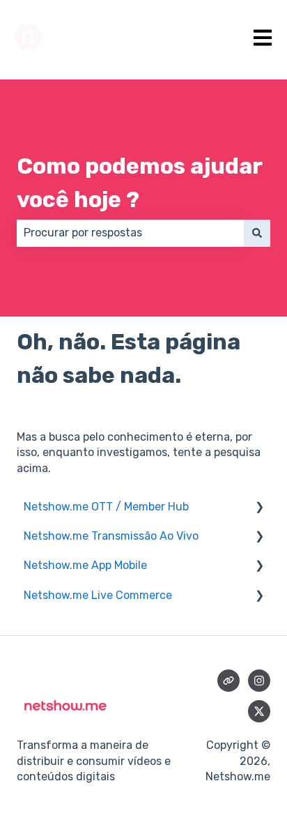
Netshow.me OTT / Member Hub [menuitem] (106, 506)
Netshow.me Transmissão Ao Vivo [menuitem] (111, 536)
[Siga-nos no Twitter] (259, 711)
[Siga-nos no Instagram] (259, 680)
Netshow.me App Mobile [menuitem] (85, 565)
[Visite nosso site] (228, 680)
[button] (259, 508)
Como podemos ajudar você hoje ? (139, 183)
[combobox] (130, 233)
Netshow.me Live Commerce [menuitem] (98, 595)
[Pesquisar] (257, 233)
